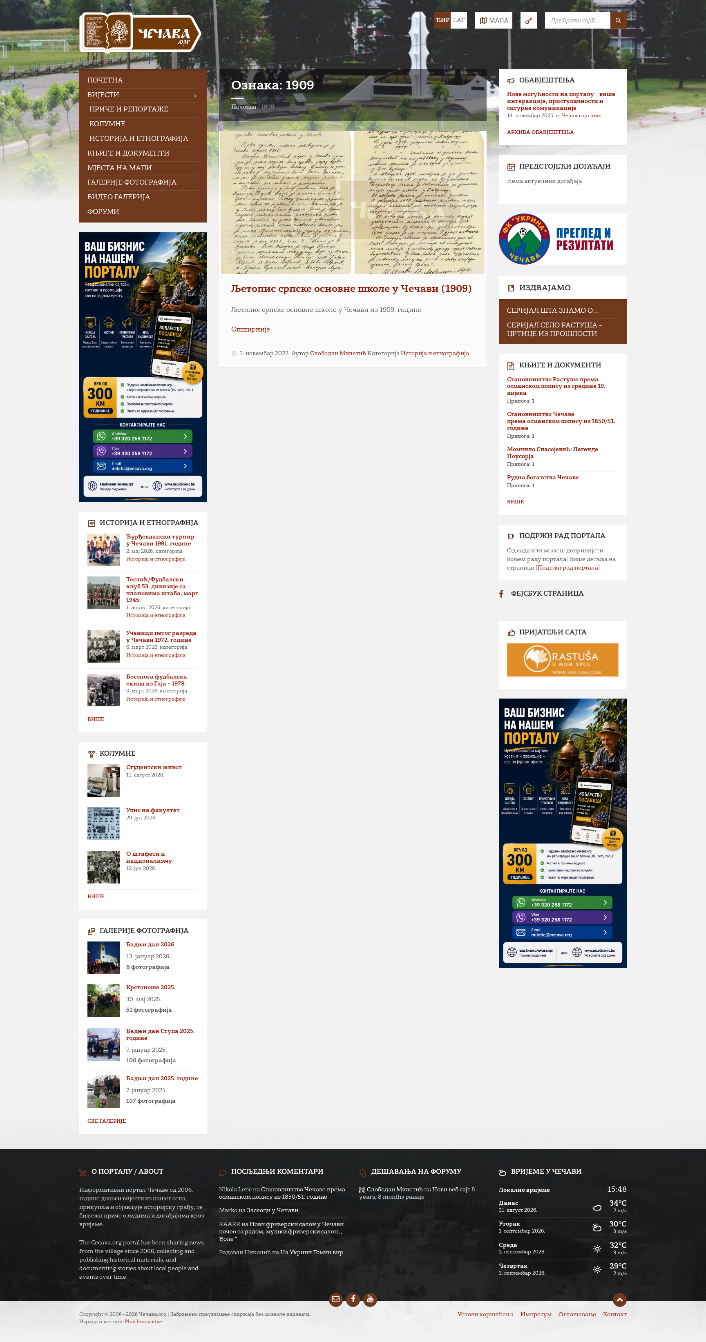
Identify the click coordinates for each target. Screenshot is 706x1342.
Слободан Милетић (338, 353)
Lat (459, 20)
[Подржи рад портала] (568, 568)
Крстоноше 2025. (151, 987)
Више (95, 719)
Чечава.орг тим (581, 116)
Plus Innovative (143, 1322)
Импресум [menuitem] (536, 1315)
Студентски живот (154, 767)
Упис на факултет (153, 810)
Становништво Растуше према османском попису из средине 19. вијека (556, 386)
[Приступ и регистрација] (529, 20)
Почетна (243, 107)
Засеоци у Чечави (272, 1210)
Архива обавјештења (540, 132)
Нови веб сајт (451, 1190)
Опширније (250, 330)
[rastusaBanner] (562, 660)
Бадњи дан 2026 (150, 945)
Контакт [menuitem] (615, 1315)
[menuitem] (143, 81)
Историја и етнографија (435, 353)
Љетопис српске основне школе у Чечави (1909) (351, 289)
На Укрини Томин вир (311, 1252)
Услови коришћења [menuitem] (486, 1315)
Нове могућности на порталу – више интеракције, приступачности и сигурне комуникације (561, 101)
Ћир (442, 20)
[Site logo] (140, 34)
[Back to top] (620, 1300)
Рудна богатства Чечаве (543, 478)
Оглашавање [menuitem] (577, 1315)
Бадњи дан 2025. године (162, 1079)
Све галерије (106, 1121)
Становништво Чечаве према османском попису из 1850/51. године (561, 421)
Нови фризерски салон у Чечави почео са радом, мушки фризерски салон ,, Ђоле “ (281, 1232)
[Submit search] (618, 20)
